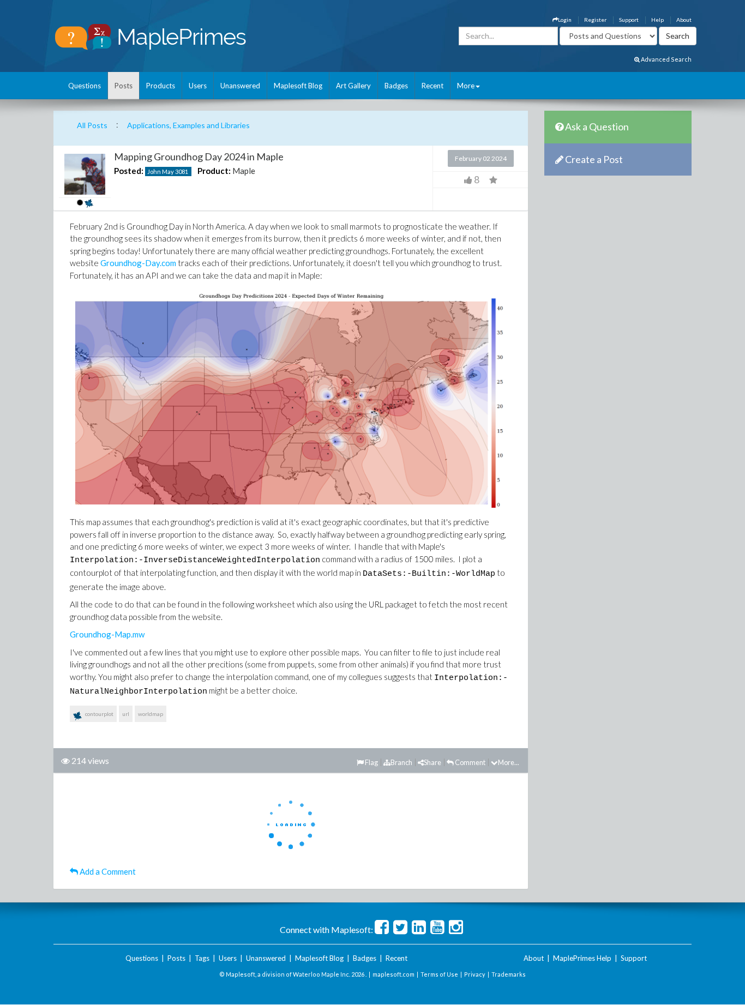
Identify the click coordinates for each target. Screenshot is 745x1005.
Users (198, 85)
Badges (396, 85)
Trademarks (508, 974)
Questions (84, 85)
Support (629, 19)
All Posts (92, 125)
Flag (371, 762)
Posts (124, 85)
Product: (214, 171)
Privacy (474, 974)
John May (160, 171)
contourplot (98, 714)
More (465, 85)
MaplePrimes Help (582, 958)
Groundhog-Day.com (138, 263)
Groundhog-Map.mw (107, 634)
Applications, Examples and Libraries (188, 125)
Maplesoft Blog (298, 85)
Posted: (128, 171)
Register (595, 19)
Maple (243, 171)
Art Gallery (353, 85)
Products (160, 85)
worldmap (150, 714)
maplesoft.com (393, 974)
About (684, 19)
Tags (202, 958)
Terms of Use (439, 974)
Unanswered (240, 85)
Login (565, 19)
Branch (401, 762)
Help (657, 19)
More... (508, 762)
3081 (181, 171)
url (125, 714)
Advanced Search (666, 59)
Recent (432, 85)
